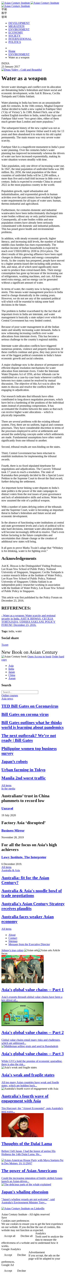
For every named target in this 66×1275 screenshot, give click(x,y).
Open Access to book (39, 656)
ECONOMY (15, 32)
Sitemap (12, 941)
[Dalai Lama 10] (22, 1136)
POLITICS (14, 42)
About (11, 934)
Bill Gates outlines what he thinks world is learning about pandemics (32, 725)
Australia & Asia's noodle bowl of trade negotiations (31, 893)
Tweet (4, 644)
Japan (11, 671)
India (11, 668)
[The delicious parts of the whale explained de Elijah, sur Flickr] (26, 1184)
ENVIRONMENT (19, 29)
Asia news (7, 698)
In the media (8, 788)
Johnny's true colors (12, 950)
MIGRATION (16, 26)
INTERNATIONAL (20, 38)
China (11, 675)
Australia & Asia (10, 870)
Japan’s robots (14, 761)
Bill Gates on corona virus (25, 714)
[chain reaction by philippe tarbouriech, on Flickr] (22, 982)
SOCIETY (14, 35)
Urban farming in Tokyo (23, 769)
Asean (11, 678)
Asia (11, 665)
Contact (12, 938)
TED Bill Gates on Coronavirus (29, 706)
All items (6, 785)
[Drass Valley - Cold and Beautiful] (21, 69)
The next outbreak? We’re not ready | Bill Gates (28, 738)
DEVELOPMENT (19, 23)
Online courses (9, 695)
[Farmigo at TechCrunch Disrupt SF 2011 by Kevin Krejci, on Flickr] (22, 1025)
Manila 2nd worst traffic (23, 778)
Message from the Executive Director (29, 944)
